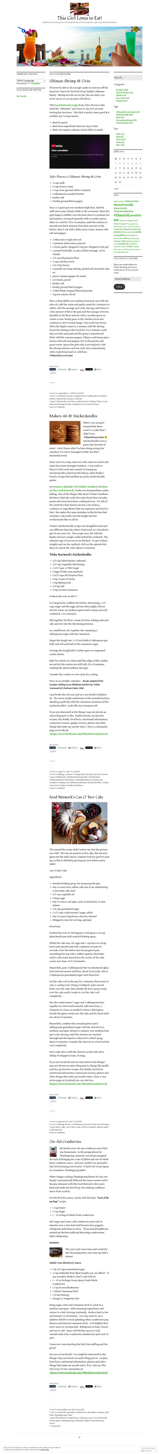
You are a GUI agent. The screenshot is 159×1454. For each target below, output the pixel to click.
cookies (68, 774)
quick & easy (136, 241)
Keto (122, 235)
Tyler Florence (92, 404)
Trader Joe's (133, 244)
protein (129, 241)
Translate (35, 83)
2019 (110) (120, 139)
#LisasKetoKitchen (123, 211)
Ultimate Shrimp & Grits (69, 81)
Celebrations (77, 1124)
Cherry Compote (89, 1127)
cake (63, 1127)
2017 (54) (120, 145)
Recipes (70, 399)
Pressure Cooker (120, 241)
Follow (119, 287)
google (128, 232)
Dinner (52, 399)
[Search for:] (128, 78)
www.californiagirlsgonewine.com (130, 249)
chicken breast (122, 226)
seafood (78, 399)
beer (58, 1127)
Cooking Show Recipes (96, 396)
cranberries (73, 1418)
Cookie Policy (44, 1449)
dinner (138, 226)
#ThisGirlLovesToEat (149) (128, 112)
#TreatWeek (122, 220)
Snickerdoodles (95, 782)
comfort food (80, 396)
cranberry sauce (86, 1418)
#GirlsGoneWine (132, 201)
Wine (70, 1415)
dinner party (102, 1127)
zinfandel (79, 1420)
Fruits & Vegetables (67, 1412)
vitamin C (123, 246)
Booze (68, 1124)
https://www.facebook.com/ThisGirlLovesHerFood (78, 734)
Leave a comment (57, 407)
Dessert (97, 774)
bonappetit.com (133, 224)
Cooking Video (95, 401)
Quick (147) (121, 95)
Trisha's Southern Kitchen (71, 785)
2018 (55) (120, 142)
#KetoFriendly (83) (124, 115)
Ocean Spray (55, 1420)
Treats (105, 774)
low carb (123, 238)
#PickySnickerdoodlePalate (61, 780)
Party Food (96, 1124)
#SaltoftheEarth (82, 780)
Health (133, 232)
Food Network (96, 780)
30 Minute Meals (65, 396)
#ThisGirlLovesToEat (65, 401)
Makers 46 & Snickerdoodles (73, 416)
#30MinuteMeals (119, 201)
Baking (61, 774)
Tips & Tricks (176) (124, 93)
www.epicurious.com (121, 252)
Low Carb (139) (122, 98)
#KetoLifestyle (120, 208)
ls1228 (80, 393)
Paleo (137, 238)
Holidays (92, 1412)
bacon (116, 224)
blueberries (61, 1418)
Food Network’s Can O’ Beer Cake (76, 797)
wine (119, 249)
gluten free (121, 232)
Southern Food (78, 404)
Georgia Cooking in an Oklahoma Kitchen (68, 782)
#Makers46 (61, 777)
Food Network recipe (66, 105)
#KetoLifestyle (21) (124, 123)
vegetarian (117, 246)
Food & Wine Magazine (122, 229)
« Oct (116, 189)
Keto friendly (129, 235)
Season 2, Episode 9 (64, 486)
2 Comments (54, 1426)
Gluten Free (82, 1412)
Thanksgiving (60, 1415)
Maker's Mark (131, 238)
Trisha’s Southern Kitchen (93, 486)
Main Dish (61, 399)
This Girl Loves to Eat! (79, 18)
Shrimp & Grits (64, 404)
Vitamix (130, 246)
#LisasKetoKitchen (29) (126, 120)
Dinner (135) (121, 101)
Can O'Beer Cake (73, 1127)
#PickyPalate (94, 777)
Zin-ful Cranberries (65, 1141)
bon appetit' (123, 224)
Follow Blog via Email (126, 258)
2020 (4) (119, 137)
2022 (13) (120, 134)
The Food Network (63, 490)
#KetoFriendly (124, 205)
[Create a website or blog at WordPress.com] (79, 1437)
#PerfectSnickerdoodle (77, 777)
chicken (116, 226)
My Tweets (21, 96)
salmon (116, 244)
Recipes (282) (122, 90)
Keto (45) (120, 117)
